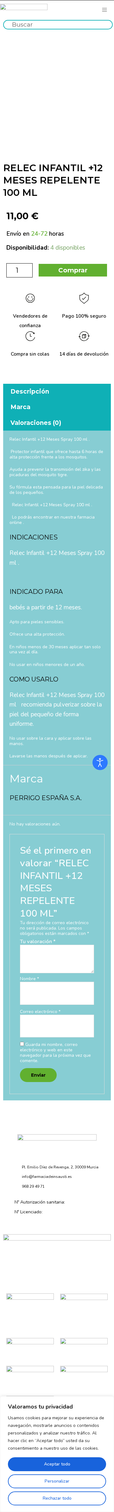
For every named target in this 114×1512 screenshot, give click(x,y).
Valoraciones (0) (35, 422)
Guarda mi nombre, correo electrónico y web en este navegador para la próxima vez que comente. (55, 1052)
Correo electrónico (40, 1012)
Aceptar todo (57, 1464)
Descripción (29, 391)
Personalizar (57, 1481)
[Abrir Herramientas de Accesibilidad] (100, 762)
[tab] (57, 391)
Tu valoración (38, 941)
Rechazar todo (57, 1498)
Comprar (72, 270)
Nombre (29, 979)
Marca (20, 407)
